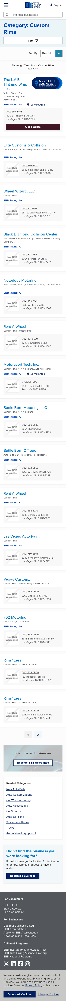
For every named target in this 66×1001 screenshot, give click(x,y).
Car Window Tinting (18, 800)
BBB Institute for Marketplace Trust (25, 950)
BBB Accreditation (15, 929)
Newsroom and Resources (20, 936)
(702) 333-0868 (30, 467)
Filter (31, 41)
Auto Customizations (19, 795)
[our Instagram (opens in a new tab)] (27, 966)
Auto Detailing (15, 817)
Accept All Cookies (19, 994)
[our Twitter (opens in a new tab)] (6, 966)
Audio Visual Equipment (21, 833)
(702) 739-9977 (30, 165)
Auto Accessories (17, 806)
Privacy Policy (33, 985)
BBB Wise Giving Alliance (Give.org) (25, 953)
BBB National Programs (18, 956)
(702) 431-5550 (30, 338)
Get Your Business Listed (19, 926)
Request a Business (23, 876)
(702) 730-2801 (30, 553)
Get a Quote (33, 127)
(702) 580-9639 (30, 424)
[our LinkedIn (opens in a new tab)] (13, 966)
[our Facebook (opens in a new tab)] (20, 966)
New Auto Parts (15, 789)
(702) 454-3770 (30, 510)
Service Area (37, 104)
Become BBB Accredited (33, 763)
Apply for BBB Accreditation (21, 932)
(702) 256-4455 (14, 111)
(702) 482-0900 (30, 591)
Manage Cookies (48, 994)
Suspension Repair (17, 822)
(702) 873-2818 (29, 254)
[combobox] (51, 53)
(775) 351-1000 (29, 381)
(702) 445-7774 (30, 300)
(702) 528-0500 (30, 672)
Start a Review (12, 909)
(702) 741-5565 (29, 208)
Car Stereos (13, 811)
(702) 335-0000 (30, 634)
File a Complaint (14, 912)
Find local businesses (24, 15)
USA (36, 68)
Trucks (10, 828)
